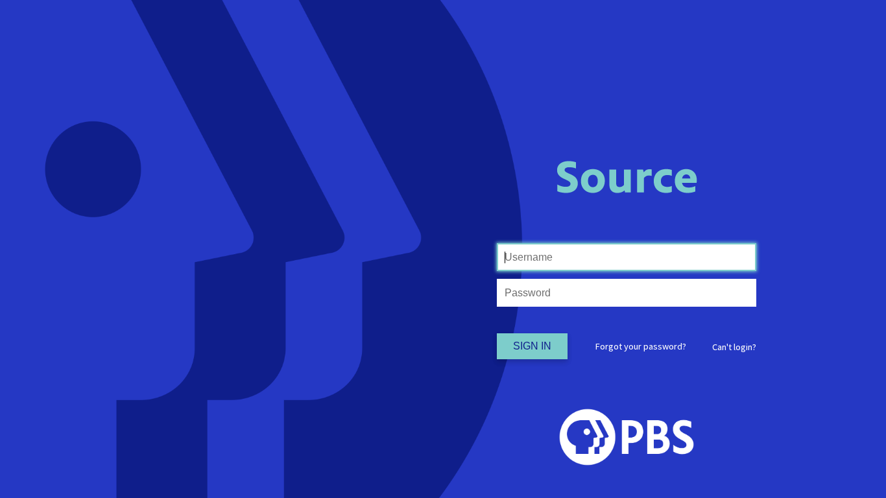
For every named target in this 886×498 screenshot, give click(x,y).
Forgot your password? (640, 346)
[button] (734, 347)
